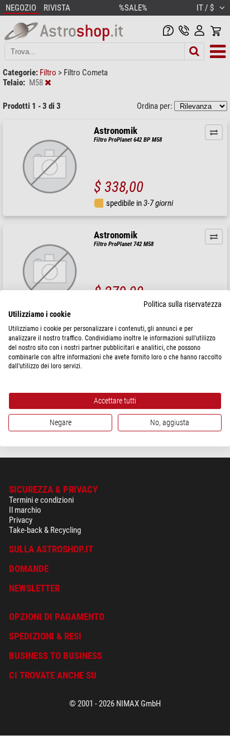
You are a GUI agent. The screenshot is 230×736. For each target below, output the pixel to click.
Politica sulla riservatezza (182, 303)
